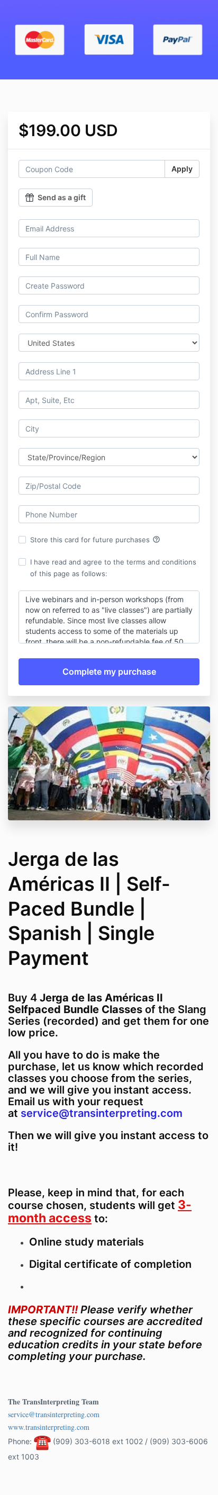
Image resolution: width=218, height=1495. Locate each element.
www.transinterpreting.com (48, 1427)
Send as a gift (62, 197)
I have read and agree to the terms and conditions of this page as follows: (113, 568)
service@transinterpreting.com (53, 1414)
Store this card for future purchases (95, 539)
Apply (182, 168)
